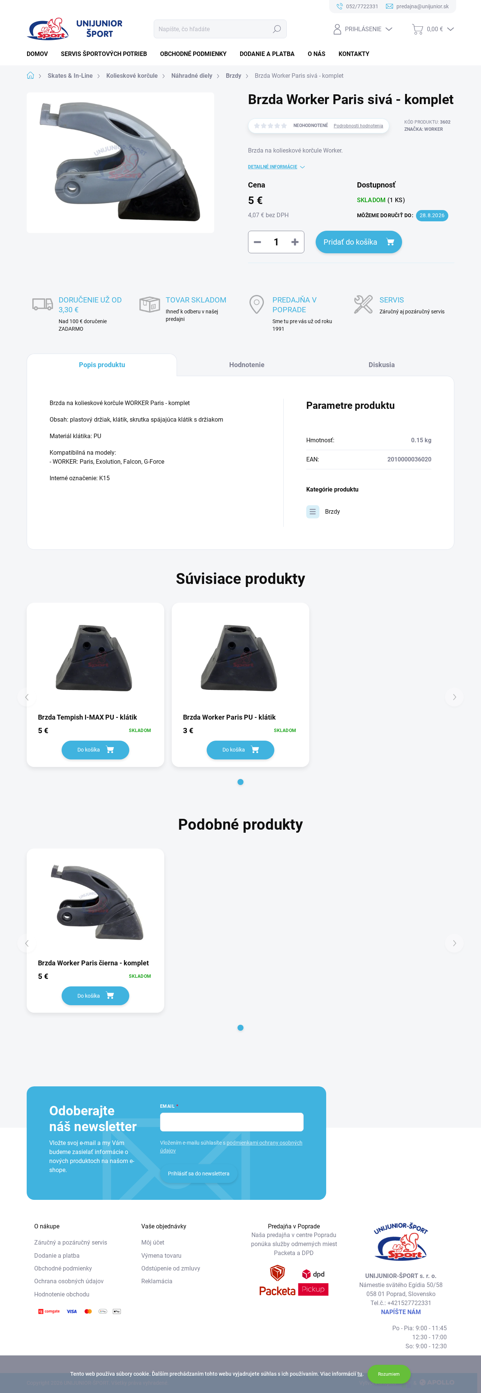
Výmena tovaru (161, 1255)
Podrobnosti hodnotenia (358, 126)
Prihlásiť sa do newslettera (199, 1174)
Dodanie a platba (57, 1255)
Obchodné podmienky (63, 1268)
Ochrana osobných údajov (69, 1281)
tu (359, 1374)
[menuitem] (40, 54)
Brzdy (332, 511)
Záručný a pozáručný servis (70, 1242)
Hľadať (277, 29)
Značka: (423, 129)
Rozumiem (389, 1374)
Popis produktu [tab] (102, 365)
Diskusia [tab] (382, 365)
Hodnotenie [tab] (247, 365)
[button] (240, 782)
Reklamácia (156, 1281)
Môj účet (152, 1242)
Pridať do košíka (350, 242)
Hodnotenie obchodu (61, 1294)
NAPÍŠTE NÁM (401, 1312)
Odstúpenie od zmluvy (170, 1268)
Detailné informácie (272, 166)
